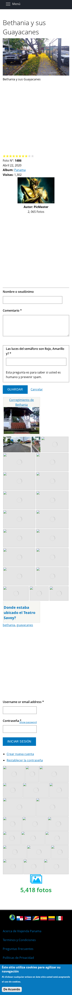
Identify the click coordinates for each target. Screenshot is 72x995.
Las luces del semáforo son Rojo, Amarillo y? (35, 351)
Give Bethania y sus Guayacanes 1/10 (4, 156)
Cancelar (37, 389)
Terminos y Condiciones (19, 940)
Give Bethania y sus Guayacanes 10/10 (32, 156)
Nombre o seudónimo (18, 292)
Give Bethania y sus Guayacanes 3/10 (10, 156)
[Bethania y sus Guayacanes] (36, 74)
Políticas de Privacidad (18, 958)
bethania (9, 625)
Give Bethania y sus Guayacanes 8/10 (26, 156)
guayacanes (25, 625)
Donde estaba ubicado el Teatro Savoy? (19, 612)
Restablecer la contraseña (25, 760)
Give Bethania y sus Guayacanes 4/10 (13, 156)
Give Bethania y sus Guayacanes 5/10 (16, 156)
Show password (28, 722)
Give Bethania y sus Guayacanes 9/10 (29, 156)
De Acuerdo (12, 989)
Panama (20, 170)
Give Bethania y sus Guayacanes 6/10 (20, 156)
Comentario (12, 310)
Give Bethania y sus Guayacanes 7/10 (23, 156)
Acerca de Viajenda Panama (22, 931)
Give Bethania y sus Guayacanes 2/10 (7, 156)
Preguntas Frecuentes (18, 949)
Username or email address (23, 702)
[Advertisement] (36, 118)
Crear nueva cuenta (20, 754)
